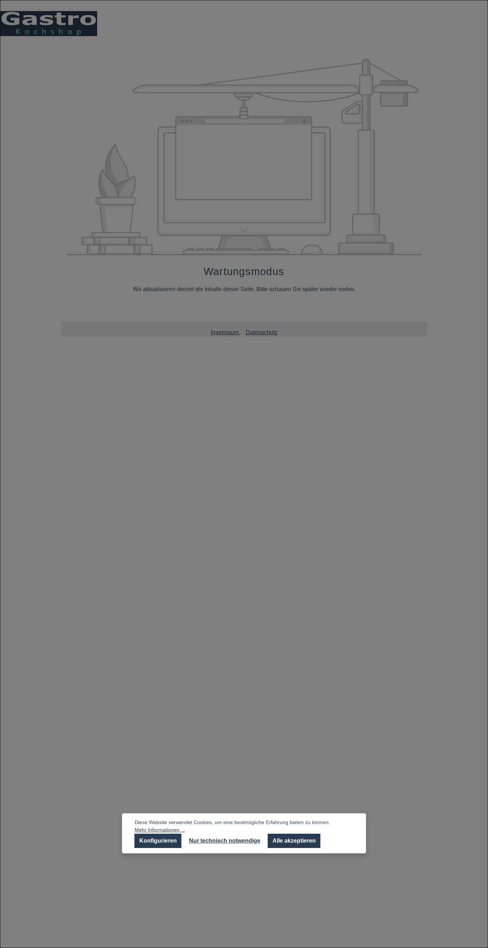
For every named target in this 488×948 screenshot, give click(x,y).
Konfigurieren (158, 841)
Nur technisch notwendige (224, 841)
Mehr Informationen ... (160, 830)
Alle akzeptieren (294, 841)
